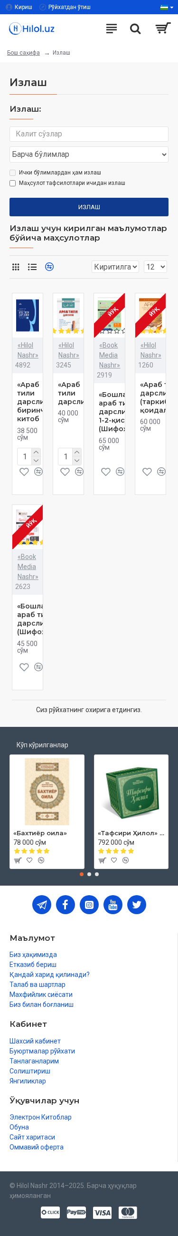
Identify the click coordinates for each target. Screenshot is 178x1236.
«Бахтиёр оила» (40, 833)
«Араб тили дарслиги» (77, 393)
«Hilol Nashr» (28, 350)
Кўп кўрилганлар (42, 745)
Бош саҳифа (23, 52)
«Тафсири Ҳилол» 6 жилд (131, 833)
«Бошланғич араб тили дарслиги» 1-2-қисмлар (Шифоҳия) (121, 412)
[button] (82, 874)
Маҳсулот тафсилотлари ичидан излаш (72, 183)
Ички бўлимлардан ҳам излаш (60, 172)
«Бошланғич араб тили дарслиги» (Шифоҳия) (39, 619)
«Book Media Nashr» (109, 355)
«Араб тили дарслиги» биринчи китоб (36, 402)
